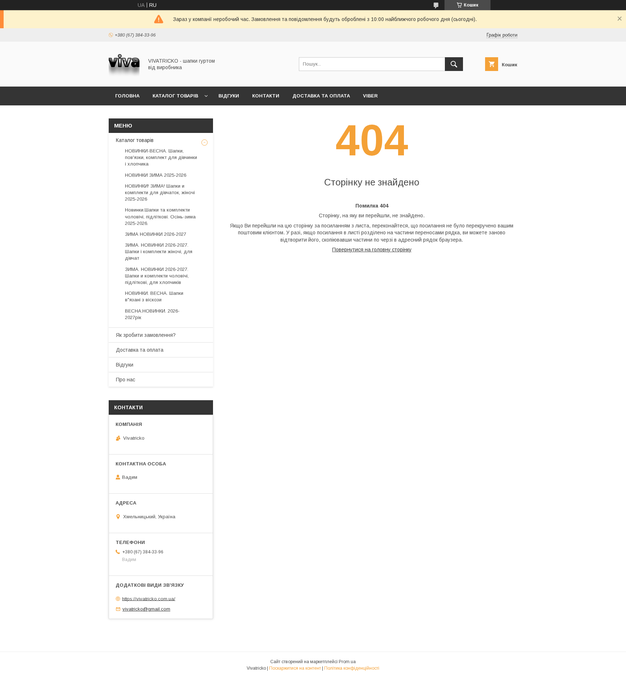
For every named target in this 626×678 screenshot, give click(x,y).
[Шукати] (454, 64)
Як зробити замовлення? (146, 335)
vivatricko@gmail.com (146, 609)
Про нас (125, 379)
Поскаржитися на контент (295, 668)
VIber (370, 96)
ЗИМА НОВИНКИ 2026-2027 (155, 234)
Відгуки (228, 96)
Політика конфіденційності (351, 668)
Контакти (265, 96)
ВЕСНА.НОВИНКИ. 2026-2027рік (152, 314)
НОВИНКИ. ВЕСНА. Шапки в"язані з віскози (154, 296)
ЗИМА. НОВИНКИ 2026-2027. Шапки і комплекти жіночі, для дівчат (158, 251)
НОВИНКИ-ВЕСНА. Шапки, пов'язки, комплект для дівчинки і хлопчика (161, 157)
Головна (127, 96)
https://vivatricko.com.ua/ (148, 598)
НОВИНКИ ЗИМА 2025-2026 (155, 175)
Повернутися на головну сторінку (372, 249)
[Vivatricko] (124, 77)
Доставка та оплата (321, 96)
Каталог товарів (175, 96)
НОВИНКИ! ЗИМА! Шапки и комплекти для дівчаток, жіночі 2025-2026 (160, 192)
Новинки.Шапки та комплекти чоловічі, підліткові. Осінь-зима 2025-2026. (160, 216)
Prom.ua (347, 661)
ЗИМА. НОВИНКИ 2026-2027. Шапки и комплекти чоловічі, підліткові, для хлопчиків (157, 276)
